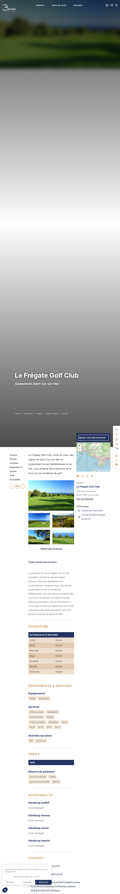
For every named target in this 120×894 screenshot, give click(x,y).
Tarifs (12, 475)
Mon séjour (59, 5)
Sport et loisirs (52, 413)
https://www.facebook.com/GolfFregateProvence (55, 882)
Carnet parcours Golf (91, 510)
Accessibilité (15, 479)
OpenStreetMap (105, 471)
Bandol (40, 5)
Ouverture (14, 463)
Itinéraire (13, 459)
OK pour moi (43, 882)
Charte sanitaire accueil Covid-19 (93, 517)
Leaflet (96, 471)
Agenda (77, 5)
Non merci (10, 882)
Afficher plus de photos (51, 549)
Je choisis (27, 882)
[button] (79, 445)
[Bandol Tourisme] (9, 8)
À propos (13, 455)
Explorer (40, 413)
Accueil (18, 413)
